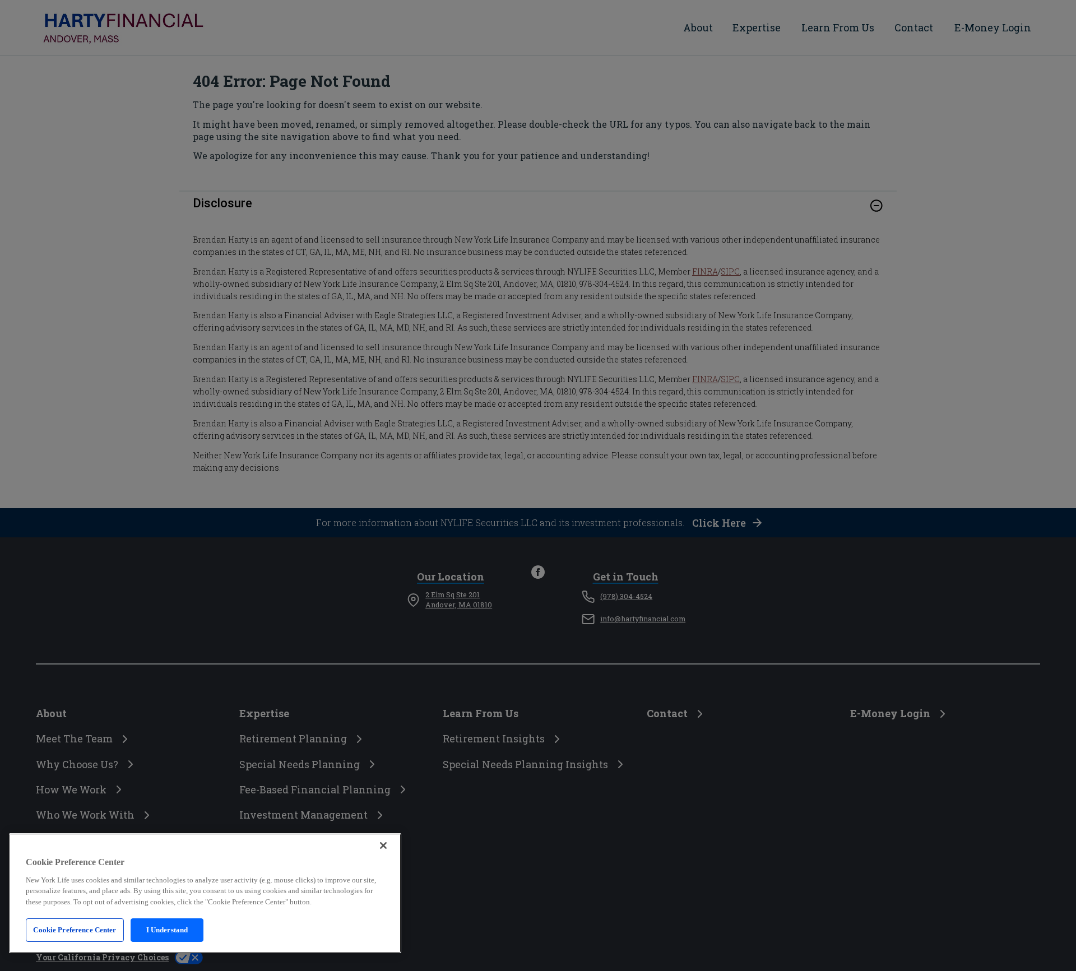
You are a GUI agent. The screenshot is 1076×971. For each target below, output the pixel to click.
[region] (205, 893)
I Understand (167, 930)
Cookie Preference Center (74, 930)
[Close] (383, 845)
